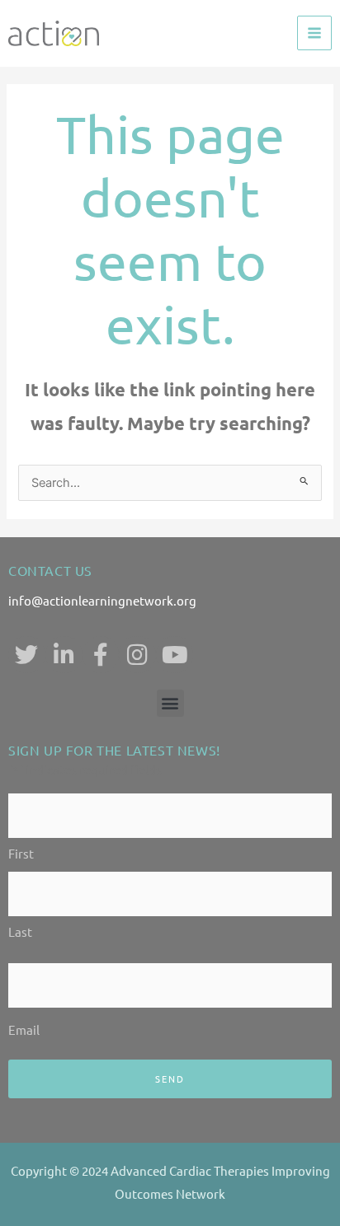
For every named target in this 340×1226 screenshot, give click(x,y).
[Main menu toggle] (314, 33)
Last (20, 931)
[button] (170, 703)
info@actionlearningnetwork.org (102, 600)
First (21, 853)
